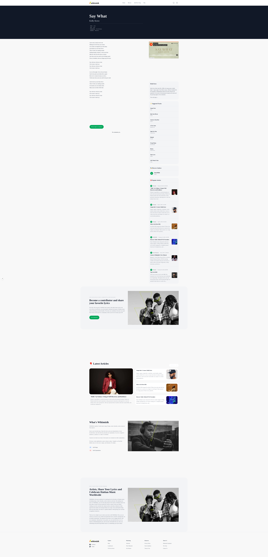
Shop (109, 543)
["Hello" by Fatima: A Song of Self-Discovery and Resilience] (174, 192)
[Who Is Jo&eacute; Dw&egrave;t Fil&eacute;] (174, 226)
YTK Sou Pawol (111, 548)
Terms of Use (147, 548)
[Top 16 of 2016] (174, 275)
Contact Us (165, 548)
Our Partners (128, 548)
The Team (165, 545)
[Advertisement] (116, 111)
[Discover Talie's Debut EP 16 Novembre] (174, 242)
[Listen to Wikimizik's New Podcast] (174, 258)
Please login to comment (96, 126)
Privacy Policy (147, 543)
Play (144, 2)
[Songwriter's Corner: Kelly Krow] (174, 210)
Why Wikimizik (129, 545)
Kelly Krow (94, 21)
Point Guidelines (148, 545)
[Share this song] (2, 278)
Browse (129, 2)
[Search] (173, 2)
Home (124, 2)
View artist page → (154, 97)
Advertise (128, 543)
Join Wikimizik (94, 317)
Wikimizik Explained (167, 543)
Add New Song (137, 2)
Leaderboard (110, 545)
